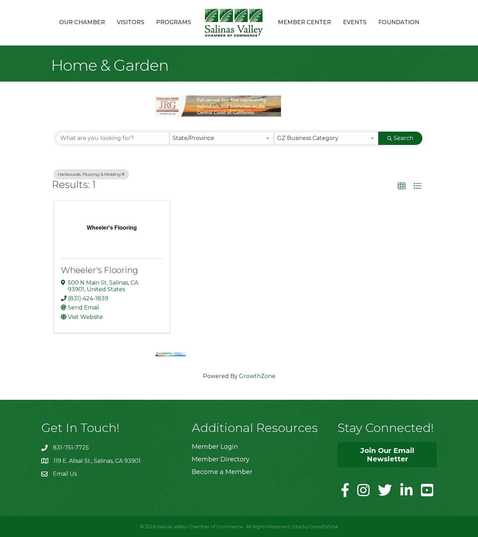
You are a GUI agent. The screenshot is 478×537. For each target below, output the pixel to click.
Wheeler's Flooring (99, 270)
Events (354, 22)
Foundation (398, 22)
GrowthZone (257, 376)
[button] (402, 186)
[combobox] (221, 138)
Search (403, 138)
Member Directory (220, 459)
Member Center (304, 22)
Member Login (215, 447)
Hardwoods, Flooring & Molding (89, 174)
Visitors (130, 22)
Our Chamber (82, 22)
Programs (173, 22)
